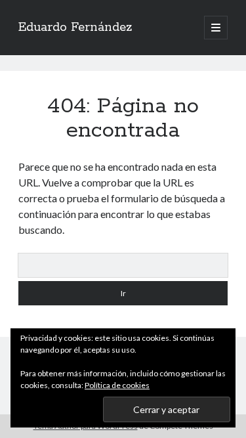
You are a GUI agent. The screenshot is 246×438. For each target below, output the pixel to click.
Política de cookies (117, 385)
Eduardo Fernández (75, 27)
